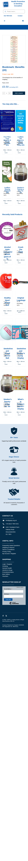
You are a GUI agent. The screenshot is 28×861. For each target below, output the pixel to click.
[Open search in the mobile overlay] (14, 11)
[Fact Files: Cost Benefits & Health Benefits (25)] (7, 120)
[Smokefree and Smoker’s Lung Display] (21, 332)
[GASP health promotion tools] (5, 1)
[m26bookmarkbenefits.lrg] (14, 49)
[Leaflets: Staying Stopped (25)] (7, 171)
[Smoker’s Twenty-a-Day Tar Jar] (21, 171)
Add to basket (19, 93)
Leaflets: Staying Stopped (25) (7, 190)
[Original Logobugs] (21, 281)
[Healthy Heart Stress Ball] (7, 281)
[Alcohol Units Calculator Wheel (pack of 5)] (7, 231)
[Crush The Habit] (21, 231)
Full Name (6, 594)
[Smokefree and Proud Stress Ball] (7, 332)
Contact (20, 15)
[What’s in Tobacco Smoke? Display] (21, 383)
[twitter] (6, 616)
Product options (19, 311)
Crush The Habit (20, 249)
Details (10, 150)
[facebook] (3, 616)
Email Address (8, 589)
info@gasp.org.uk (11, 520)
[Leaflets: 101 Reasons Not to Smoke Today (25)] (21, 120)
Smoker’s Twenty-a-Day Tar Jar (20, 190)
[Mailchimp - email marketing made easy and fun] (14, 604)
